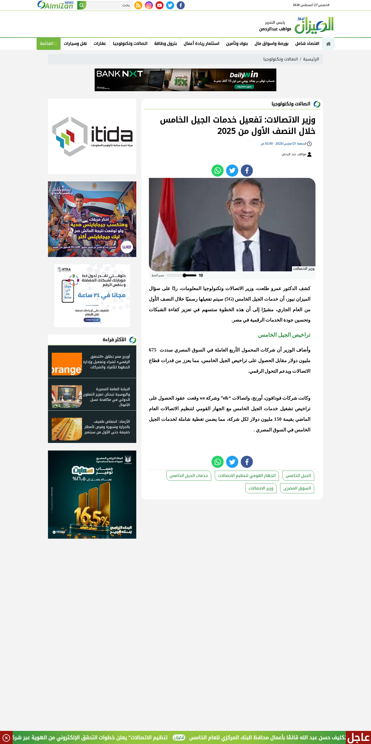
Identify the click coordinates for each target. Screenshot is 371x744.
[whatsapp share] (217, 171)
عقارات (100, 43)
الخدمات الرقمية (266, 319)
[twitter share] (232, 171)
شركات (267, 349)
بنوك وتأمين (237, 43)
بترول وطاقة (165, 43)
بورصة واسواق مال (271, 43)
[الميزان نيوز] (314, 24)
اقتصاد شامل (307, 43)
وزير (249, 288)
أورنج (257, 398)
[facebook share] (247, 171)
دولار (293, 360)
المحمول (250, 349)
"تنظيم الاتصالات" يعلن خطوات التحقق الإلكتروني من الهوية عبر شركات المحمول (96, 737)
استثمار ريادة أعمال (201, 43)
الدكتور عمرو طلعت (277, 288)
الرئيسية (311, 59)
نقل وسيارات (75, 43)
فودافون (273, 398)
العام (297, 309)
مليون (304, 360)
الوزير (289, 349)
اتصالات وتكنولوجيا (130, 43)
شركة (234, 419)
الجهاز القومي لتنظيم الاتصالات (192, 408)
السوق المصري (189, 349)
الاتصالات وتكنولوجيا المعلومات (212, 288)
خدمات (271, 299)
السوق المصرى (297, 488)
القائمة (46, 43)
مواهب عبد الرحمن (294, 154)
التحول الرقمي (263, 371)
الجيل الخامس (298, 475)
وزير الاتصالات (261, 488)
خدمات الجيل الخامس (189, 475)
